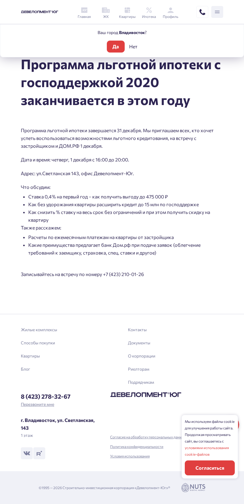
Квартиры (30, 355)
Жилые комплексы (39, 329)
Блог (25, 369)
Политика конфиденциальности (136, 446)
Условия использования (130, 456)
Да (115, 46)
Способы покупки (38, 342)
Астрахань (79, 290)
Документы (139, 342)
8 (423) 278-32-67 (46, 396)
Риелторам (138, 369)
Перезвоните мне (37, 404)
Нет (133, 46)
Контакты (137, 329)
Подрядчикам (141, 382)
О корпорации (141, 355)
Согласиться (209, 468)
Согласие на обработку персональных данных (148, 437)
